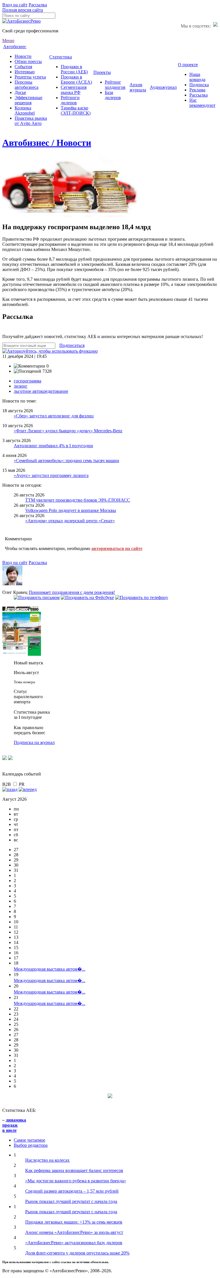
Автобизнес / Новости (46, 143)
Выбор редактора (31, 1145)
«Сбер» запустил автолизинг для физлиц (54, 415)
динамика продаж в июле (14, 1125)
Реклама (197, 89)
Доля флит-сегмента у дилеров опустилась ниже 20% (77, 1252)
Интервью (25, 71)
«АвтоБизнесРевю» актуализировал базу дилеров (73, 1242)
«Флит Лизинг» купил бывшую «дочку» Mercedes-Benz (68, 430)
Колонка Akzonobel (25, 110)
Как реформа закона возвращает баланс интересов (74, 1170)
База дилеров (113, 95)
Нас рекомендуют (202, 103)
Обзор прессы (28, 61)
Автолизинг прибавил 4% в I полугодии (53, 445)
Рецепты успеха (30, 76)
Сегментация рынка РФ (74, 90)
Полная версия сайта (22, 9)
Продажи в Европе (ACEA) (76, 79)
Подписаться (72, 345)
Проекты (102, 72)
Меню (8, 40)
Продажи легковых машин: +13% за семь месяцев (73, 1222)
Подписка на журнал (34, 742)
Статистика (60, 56)
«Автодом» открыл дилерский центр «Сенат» (70, 520)
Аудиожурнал (163, 87)
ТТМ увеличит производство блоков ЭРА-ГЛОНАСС (77, 500)
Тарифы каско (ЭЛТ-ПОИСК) (76, 110)
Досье (20, 92)
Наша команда (197, 77)
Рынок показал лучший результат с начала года (71, 1201)
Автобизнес (14, 46)
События (23, 66)
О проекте (188, 64)
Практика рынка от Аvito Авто (31, 121)
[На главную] (21, 21)
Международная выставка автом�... (49, 969)
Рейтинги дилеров (70, 100)
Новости (23, 56)
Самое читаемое (29, 1140)
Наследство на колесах (47, 1160)
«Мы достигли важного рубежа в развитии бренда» (75, 1180)
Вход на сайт (15, 4)
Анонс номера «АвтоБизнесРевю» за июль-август (74, 1232)
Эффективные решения (28, 100)
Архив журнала (137, 87)
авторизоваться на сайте (116, 548)
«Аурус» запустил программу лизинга (51, 475)
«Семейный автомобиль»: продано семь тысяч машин (66, 460)
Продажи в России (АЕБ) (74, 69)
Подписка (199, 84)
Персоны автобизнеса (26, 85)
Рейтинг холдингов (115, 85)
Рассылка (38, 4)
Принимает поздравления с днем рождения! (72, 592)
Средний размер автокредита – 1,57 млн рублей (72, 1191)
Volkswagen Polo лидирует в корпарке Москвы (70, 510)
